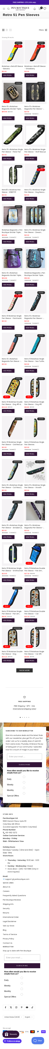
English (27, 1017)
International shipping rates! (24, 709)
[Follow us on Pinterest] (21, 1007)
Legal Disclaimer (9, 921)
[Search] (8, 9)
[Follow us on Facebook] (5, 1007)
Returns (6, 913)
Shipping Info (8, 904)
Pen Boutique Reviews (12, 900)
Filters (41, 30)
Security (6, 908)
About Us (6, 887)
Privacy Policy (8, 939)
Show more (24, 670)
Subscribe (24, 765)
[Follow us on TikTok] (32, 1007)
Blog (4, 930)
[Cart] (40, 9)
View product (8, 75)
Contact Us (7, 943)
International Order (11, 917)
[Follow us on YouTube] (27, 1007)
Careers (6, 891)
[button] (34, 8)
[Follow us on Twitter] (11, 1007)
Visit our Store (8, 926)
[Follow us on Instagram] (16, 1007)
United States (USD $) (12, 1017)
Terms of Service (10, 934)
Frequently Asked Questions (14, 895)
